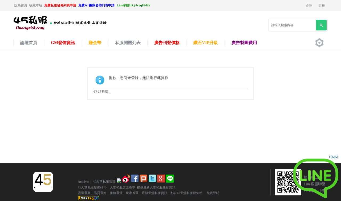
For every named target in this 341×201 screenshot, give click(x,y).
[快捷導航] (319, 43)
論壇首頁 (28, 42)
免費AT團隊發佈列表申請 (96, 5)
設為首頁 (20, 5)
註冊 (322, 5)
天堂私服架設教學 (121, 187)
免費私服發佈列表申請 (60, 5)
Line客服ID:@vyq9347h (133, 5)
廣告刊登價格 (167, 42)
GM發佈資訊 (63, 42)
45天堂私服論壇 (104, 181)
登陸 (309, 5)
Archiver (83, 181)
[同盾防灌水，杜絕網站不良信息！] (119, 181)
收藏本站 (35, 5)
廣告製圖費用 (244, 42)
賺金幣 (95, 42)
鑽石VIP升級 (205, 42)
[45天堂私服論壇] (66, 29)
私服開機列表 (128, 42)
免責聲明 (211, 193)
